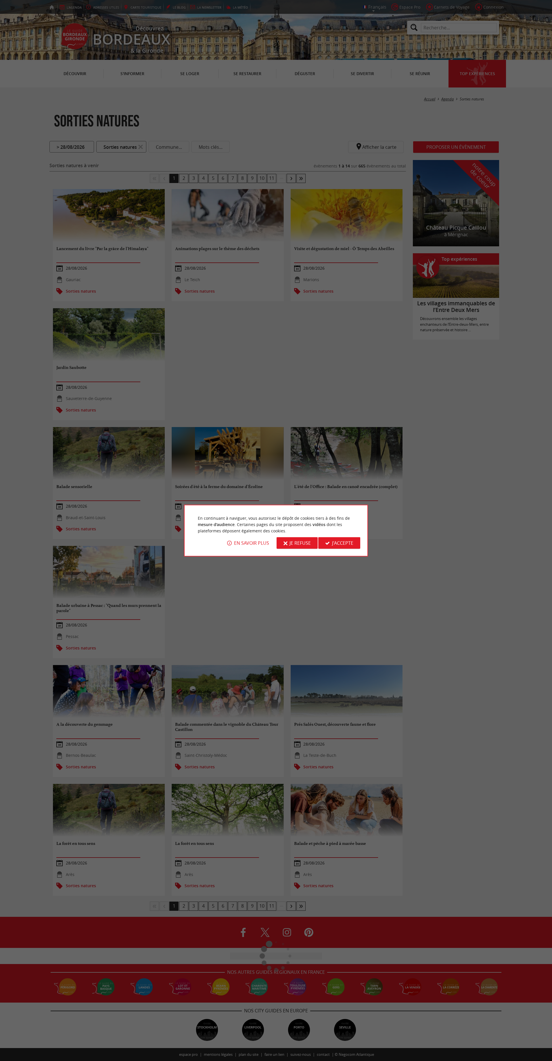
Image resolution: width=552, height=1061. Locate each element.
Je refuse (300, 543)
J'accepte (342, 543)
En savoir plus (251, 543)
